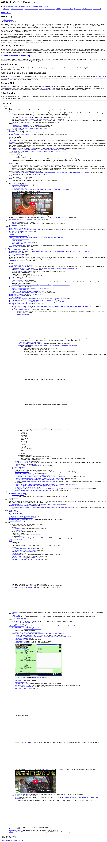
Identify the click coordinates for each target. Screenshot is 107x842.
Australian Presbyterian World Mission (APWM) (29, 635)
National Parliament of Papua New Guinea (21, 266)
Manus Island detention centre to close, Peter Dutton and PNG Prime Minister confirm (40, 478)
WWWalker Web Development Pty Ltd (12, 840)
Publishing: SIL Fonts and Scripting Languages (69, 9)
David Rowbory (36, 677)
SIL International (17, 639)
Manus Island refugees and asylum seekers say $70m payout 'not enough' (36, 475)
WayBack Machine (65, 78)
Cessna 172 (15, 621)
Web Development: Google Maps (34, 9)
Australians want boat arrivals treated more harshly (30, 490)
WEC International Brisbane (32, 629)
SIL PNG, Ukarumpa (21, 682)
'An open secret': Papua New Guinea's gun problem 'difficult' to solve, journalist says (36, 119)
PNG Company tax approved (20, 271)
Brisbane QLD (88, 9)
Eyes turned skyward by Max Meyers (26, 548)
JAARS (44, 769)
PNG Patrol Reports (15, 300)
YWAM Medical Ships (15, 539)
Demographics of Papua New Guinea (20, 228)
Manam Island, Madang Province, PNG (20, 303)
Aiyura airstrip (25, 742)
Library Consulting (20, 6)
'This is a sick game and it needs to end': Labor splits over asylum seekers (36, 485)
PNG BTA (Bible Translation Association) (24, 795)
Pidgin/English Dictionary (19, 188)
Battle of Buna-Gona (15, 253)
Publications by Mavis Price (23, 638)
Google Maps (9, 6)
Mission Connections (17, 9)
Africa (11, 832)
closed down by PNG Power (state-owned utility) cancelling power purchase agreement (37, 504)
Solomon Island (37, 6)
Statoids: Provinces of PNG (20, 265)
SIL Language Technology (22, 643)
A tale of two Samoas (18, 243)
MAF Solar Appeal (17, 556)
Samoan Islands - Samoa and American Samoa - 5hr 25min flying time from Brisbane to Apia (36, 237)
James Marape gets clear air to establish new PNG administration (31, 288)
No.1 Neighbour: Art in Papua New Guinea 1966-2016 (25, 230)
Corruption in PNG (14, 131)
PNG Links (6, 12)
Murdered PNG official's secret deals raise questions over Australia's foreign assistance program (46, 345)
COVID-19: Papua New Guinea (24, 462)
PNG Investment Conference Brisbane (29, 342)
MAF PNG (21, 536)
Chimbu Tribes (16, 297)
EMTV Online (13, 225)
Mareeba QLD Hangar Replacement (22, 551)
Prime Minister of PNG (15, 279)
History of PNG (16, 154)
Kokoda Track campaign (16, 256)
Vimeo (45, 677)
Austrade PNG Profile (18, 467)
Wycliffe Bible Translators (16, 626)
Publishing (29, 6)
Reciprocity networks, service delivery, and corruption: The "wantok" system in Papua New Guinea (40, 189)
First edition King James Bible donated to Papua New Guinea (27, 219)
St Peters (10, 88)
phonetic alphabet (20, 528)
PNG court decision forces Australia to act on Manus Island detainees (35, 481)
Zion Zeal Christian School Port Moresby (21, 518)
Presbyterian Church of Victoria (24, 636)
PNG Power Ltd (13, 512)
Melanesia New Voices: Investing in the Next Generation (28, 291)
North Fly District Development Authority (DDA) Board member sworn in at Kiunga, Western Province (38, 299)
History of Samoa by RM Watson (21, 242)
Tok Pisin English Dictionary (20, 185)
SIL (47, 769)
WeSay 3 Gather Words (22, 677)
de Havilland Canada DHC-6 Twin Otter (23, 623)
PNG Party (12, 277)
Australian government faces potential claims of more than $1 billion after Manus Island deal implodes (44, 484)
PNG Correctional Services (17, 179)
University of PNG (14, 521)
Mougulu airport (8, 20)
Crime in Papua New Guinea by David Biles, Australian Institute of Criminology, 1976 (36, 151)
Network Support (50, 9)
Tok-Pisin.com (16, 186)
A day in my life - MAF (18, 554)
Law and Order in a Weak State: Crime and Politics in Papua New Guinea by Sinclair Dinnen (39, 149)
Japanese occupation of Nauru (18, 236)
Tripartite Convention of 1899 (20, 239)
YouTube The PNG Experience (24, 686)
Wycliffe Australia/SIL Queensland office (23, 627)
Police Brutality (97, 9)
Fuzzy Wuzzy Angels (15, 249)
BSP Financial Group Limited (17, 493)
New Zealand (13, 246)
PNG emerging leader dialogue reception (24, 292)
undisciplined (16, 126)
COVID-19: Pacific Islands (22, 461)
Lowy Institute (13, 286)
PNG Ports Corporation (22, 314)
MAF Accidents (16, 558)
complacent (26, 126)
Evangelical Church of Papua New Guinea (52, 217)
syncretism (12, 143)
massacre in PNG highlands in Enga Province (25, 125)
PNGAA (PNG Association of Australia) (20, 231)
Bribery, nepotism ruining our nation (19, 134)
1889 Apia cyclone (17, 240)
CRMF (11, 524)
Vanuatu (11, 234)
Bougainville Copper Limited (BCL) (19, 505)
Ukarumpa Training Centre (22, 685)
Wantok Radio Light (15, 222)
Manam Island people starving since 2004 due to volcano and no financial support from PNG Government (39, 302)
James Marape (13, 140)
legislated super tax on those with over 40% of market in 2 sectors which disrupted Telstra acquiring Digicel (43, 268)
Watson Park (47, 89)
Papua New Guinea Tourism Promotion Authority (23, 294)
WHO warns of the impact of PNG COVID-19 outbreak (31, 466)
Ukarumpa (18, 683)
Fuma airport (7, 21)
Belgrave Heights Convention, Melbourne (35, 538)
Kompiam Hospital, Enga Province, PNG (24, 587)
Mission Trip (6, 9)
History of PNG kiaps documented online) (39, 300)
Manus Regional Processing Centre (25, 473)
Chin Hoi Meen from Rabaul (17, 233)
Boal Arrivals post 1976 (22, 472)
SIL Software (19, 641)
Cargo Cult (12, 163)
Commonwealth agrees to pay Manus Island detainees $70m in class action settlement (40, 476)
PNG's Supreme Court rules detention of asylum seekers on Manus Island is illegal (39, 479)
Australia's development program (21, 309)
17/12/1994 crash (35, 558)
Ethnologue (18, 680)
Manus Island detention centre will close (26, 487)
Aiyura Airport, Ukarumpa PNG (21, 618)
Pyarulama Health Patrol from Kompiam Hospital (26, 559)
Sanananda (12, 260)
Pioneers (11, 829)
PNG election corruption (19, 289)
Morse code (18, 530)
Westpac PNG (13, 498)
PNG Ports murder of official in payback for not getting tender (30, 128)
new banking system (18, 495)
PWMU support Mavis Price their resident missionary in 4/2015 (52, 636)
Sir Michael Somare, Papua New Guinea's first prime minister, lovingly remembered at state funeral (41, 285)
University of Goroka (15, 519)
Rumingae (15, 612)
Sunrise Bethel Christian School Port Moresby (22, 516)
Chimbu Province (14, 295)
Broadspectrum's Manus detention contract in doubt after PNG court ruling (36, 489)
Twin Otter (18, 624)
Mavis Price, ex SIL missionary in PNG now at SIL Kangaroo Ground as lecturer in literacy (38, 633)
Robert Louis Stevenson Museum (22, 245)
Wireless (45, 6)
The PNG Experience (21, 688)
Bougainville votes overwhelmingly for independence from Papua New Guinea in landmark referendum (42, 507)
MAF (11, 34)
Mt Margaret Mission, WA (16, 830)
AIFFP (20, 343)
